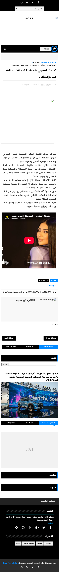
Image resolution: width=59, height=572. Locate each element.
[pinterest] (16, 528)
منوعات (36, 62)
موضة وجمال (29, 543)
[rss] (27, 3)
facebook (11, 347)
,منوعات (26, 84)
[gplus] (37, 528)
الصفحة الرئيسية (49, 62)
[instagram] (21, 3)
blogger (48, 347)
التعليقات (10, 422)
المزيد (51, 523)
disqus (29, 347)
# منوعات (43, 280)
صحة (18, 543)
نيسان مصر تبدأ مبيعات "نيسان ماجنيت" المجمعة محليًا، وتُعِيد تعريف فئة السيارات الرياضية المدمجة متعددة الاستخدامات (31, 377)
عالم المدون (39, 563)
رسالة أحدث (51, 338)
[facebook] (38, 3)
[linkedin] (30, 528)
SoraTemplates (10, 563)
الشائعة (29, 422)
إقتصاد (39, 543)
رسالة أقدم (9, 338)
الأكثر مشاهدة (48, 422)
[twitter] (33, 3)
